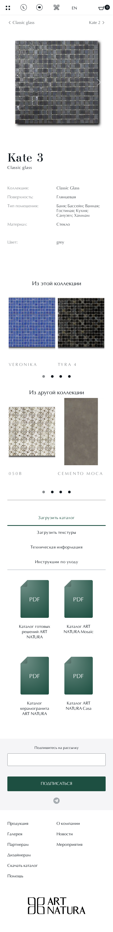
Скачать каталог (22, 866)
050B (16, 474)
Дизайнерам (19, 855)
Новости (64, 834)
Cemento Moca (81, 474)
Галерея (14, 834)
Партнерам (18, 845)
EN (74, 8)
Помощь (15, 876)
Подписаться (56, 784)
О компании (68, 824)
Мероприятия (69, 845)
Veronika (23, 365)
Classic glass (23, 23)
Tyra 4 (67, 365)
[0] (101, 8)
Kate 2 (94, 23)
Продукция (17, 824)
